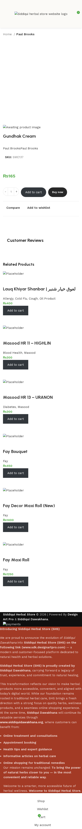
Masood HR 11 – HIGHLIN (27, 343)
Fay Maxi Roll (16, 559)
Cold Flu (21, 298)
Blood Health (12, 353)
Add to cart (33, 192)
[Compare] (8, 320)
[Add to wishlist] (8, 281)
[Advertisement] (41, 82)
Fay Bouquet (15, 451)
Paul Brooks (25, 34)
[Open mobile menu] (4, 14)
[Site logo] (41, 14)
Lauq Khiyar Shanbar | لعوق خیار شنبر (39, 289)
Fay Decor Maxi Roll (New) (29, 505)
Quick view (19, 320)
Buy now (57, 192)
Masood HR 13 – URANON (28, 397)
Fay (5, 461)
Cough (33, 298)
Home (8, 34)
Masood (29, 353)
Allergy (8, 298)
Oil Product (48, 298)
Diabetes (9, 407)
